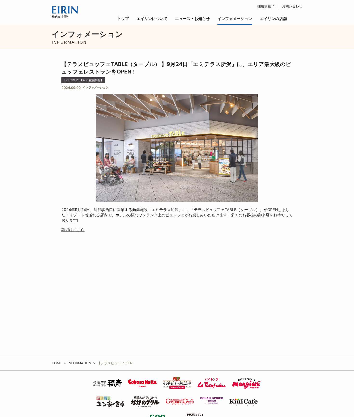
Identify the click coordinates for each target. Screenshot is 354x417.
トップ (123, 18)
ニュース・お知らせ (192, 18)
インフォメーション (234, 18)
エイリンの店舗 (273, 18)
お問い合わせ (292, 6)
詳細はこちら (73, 229)
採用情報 (264, 6)
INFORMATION (79, 363)
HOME (57, 363)
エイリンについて (152, 18)
